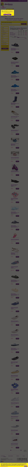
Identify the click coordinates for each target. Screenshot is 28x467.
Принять (25, 466)
